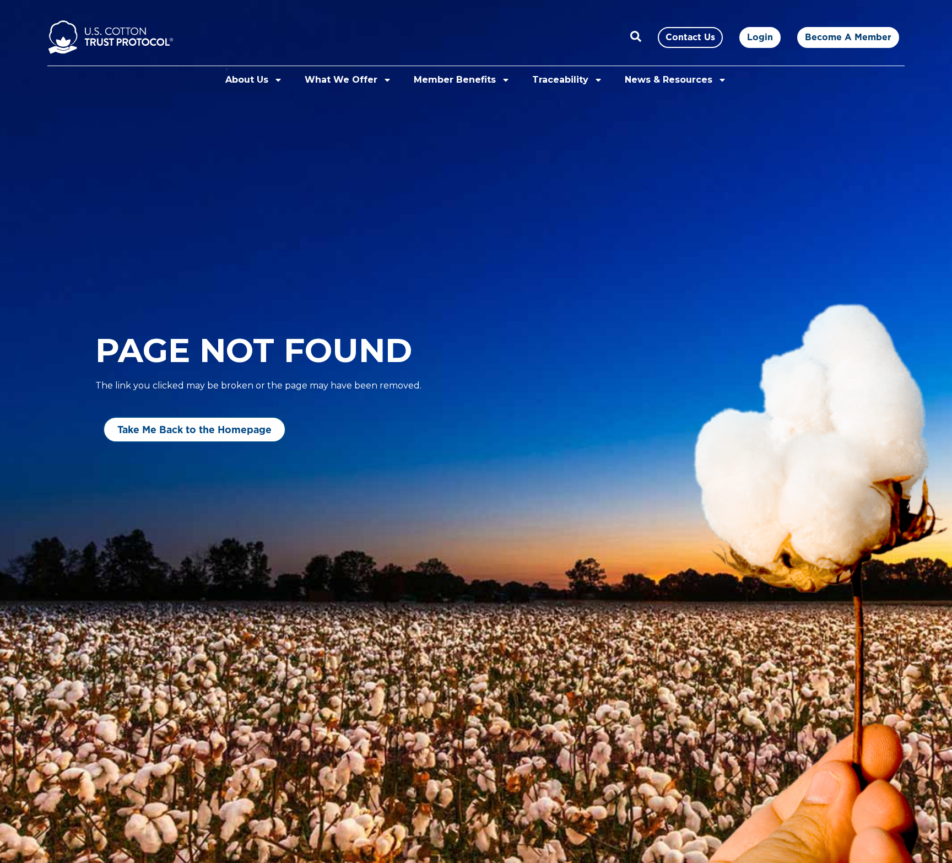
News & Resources (668, 79)
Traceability (560, 79)
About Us (246, 79)
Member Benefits (455, 79)
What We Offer (341, 79)
